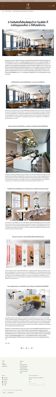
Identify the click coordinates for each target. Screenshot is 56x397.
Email (30, 381)
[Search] (49, 6)
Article (21, 372)
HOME (3, 363)
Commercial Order (23, 364)
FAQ (20, 362)
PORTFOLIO (4, 364)
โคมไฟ (9, 343)
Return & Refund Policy (24, 369)
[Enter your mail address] (44, 383)
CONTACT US (4, 366)
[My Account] (51, 6)
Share (23, 348)
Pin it (33, 348)
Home (3, 11)
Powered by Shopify (19, 390)
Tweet (28, 348)
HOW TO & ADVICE (8, 11)
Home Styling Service (24, 366)
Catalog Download (23, 367)
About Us (21, 361)
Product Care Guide (23, 371)
